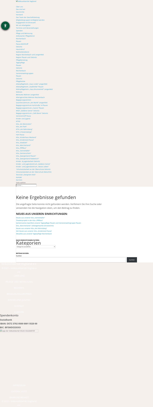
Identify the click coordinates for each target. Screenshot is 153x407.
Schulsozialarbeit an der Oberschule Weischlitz (34, 172)
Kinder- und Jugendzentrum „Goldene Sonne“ (33, 164)
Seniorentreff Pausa (23, 116)
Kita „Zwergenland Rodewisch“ (27, 159)
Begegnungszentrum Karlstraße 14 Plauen (32, 105)
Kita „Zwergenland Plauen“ (26, 156)
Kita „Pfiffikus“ (21, 148)
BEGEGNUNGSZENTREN (19, 293)
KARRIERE (19, 312)
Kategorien (28, 242)
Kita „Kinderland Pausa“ (25, 140)
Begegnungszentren (23, 100)
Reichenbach (21, 39)
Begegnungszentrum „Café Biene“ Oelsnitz (32, 113)
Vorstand (19, 15)
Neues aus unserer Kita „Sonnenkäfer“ (30, 218)
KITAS (18, 121)
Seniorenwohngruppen (24, 73)
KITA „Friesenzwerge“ (24, 132)
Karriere (19, 180)
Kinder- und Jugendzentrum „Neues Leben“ (32, 167)
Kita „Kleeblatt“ (21, 143)
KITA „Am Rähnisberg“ (24, 129)
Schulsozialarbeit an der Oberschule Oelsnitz (33, 169)
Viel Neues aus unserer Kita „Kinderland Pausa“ (34, 231)
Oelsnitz (19, 47)
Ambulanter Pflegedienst (25, 36)
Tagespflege (20, 63)
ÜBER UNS (19, 275)
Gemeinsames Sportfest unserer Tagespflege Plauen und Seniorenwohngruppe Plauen (48, 223)
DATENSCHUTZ (19, 391)
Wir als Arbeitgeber (23, 25)
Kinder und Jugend (23, 119)
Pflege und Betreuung (24, 33)
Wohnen (19, 92)
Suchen (19, 256)
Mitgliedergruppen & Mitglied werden (30, 20)
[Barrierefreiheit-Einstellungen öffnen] (5, 26)
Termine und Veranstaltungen (27, 28)
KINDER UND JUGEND (19, 299)
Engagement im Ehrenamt (26, 23)
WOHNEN (19, 287)
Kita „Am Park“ (21, 127)
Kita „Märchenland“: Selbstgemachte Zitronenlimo (35, 226)
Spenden (19, 31)
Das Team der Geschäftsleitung (28, 17)
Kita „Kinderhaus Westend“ (26, 137)
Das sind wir (20, 9)
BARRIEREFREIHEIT (19, 397)
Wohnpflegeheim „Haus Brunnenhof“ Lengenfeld (34, 89)
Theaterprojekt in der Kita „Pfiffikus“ (29, 220)
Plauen (18, 41)
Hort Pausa (20, 135)
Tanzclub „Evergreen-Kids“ (26, 175)
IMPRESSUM (19, 385)
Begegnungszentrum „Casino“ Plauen (30, 108)
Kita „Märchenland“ (23, 145)
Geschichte (20, 12)
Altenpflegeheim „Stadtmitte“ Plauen (29, 87)
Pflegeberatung (21, 60)
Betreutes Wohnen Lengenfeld (27, 95)
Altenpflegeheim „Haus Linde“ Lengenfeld (31, 84)
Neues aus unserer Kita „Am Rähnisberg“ (31, 228)
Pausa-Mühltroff (22, 44)
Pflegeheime (20, 81)
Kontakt (19, 177)
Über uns (19, 7)
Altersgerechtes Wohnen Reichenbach (30, 97)
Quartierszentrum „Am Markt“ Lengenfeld (31, 103)
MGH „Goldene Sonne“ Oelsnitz (27, 111)
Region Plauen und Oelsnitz (26, 57)
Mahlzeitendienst (22, 52)
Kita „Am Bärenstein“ (24, 124)
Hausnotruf (20, 49)
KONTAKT (19, 305)
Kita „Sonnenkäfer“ (23, 151)
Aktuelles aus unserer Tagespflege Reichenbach (34, 234)
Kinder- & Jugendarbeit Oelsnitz (28, 161)
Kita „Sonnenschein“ (23, 153)
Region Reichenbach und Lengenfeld (30, 55)
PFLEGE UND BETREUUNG (19, 281)
